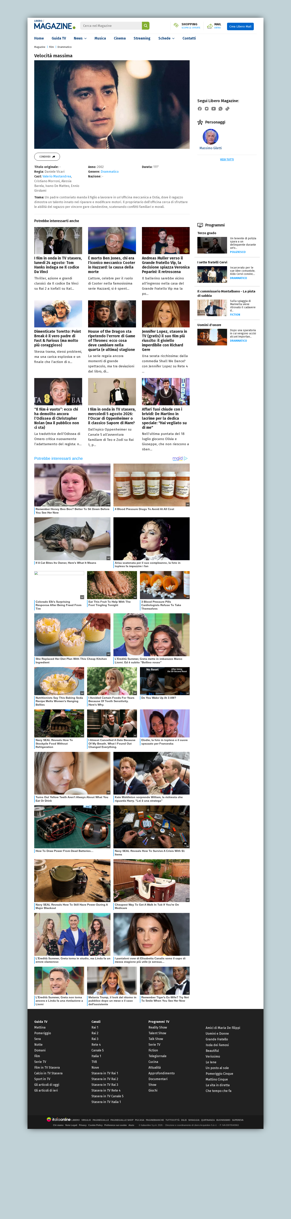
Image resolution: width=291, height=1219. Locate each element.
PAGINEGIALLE (101, 1120)
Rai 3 (94, 1039)
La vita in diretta (218, 1085)
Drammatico (64, 46)
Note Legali (71, 1125)
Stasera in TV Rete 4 (106, 1090)
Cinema (120, 38)
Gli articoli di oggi (46, 1085)
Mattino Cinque (217, 1079)
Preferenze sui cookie (115, 1125)
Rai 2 (94, 1033)
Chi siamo (58, 1125)
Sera (37, 1039)
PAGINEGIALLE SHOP (121, 1120)
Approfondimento (161, 1073)
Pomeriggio (42, 1033)
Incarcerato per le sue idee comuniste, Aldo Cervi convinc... (242, 271)
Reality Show (157, 1027)
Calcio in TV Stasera (48, 1073)
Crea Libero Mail (240, 26)
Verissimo (213, 1056)
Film (51, 46)
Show (152, 1085)
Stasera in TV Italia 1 (106, 1102)
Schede (164, 38)
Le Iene (211, 1062)
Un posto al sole (217, 1068)
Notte (38, 1044)
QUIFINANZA (208, 1120)
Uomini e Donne (217, 1033)
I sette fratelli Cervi (212, 262)
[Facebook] (199, 108)
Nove (95, 1067)
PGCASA (139, 1120)
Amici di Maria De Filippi (223, 1028)
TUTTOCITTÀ (172, 1120)
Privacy (83, 1125)
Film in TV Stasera (47, 1067)
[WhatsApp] (220, 108)
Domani (40, 1050)
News (78, 38)
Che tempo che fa (218, 1091)
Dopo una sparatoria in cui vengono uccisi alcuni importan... (243, 333)
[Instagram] (206, 108)
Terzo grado (206, 233)
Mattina (40, 1027)
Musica (100, 38)
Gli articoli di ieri (46, 1090)
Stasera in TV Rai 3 (104, 1085)
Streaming (142, 38)
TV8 (94, 1062)
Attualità (154, 1067)
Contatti (189, 38)
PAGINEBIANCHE (155, 1120)
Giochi (152, 1090)
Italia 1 (96, 1056)
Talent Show (157, 1033)
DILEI (184, 1120)
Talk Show (155, 1039)
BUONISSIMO (223, 1120)
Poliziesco (238, 252)
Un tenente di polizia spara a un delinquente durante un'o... (243, 243)
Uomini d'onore (209, 325)
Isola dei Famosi (217, 1045)
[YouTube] (213, 108)
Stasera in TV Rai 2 (104, 1079)
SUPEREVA (237, 1120)
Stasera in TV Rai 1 (104, 1073)
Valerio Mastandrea (57, 176)
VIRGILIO (86, 1120)
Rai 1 (94, 1027)
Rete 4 (96, 1044)
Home (39, 38)
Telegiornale (157, 1056)
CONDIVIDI (44, 156)
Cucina (153, 1062)
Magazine (39, 46)
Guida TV (59, 38)
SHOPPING (191, 26)
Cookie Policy (95, 1125)
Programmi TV (158, 1022)
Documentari (157, 1079)
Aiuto (131, 1125)
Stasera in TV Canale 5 (107, 1096)
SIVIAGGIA (194, 1120)
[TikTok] (227, 108)
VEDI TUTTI (227, 159)
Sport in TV (42, 1079)
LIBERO (38, 21)
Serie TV (40, 1062)
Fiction (235, 314)
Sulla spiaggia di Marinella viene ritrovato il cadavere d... (243, 305)
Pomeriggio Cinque (219, 1074)
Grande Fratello (217, 1039)
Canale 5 (97, 1050)
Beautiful (212, 1051)
